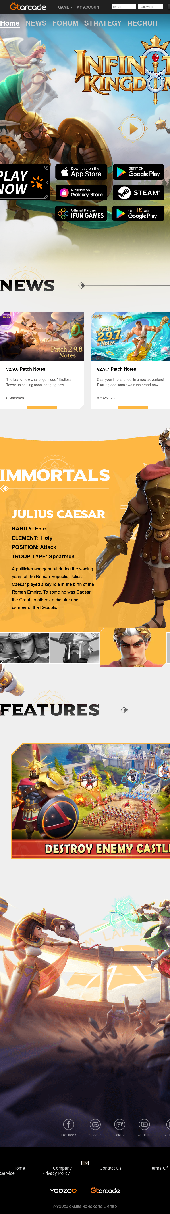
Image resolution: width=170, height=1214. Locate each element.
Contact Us (111, 1168)
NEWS (35, 23)
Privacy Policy (56, 1173)
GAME (63, 7)
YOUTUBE (144, 1135)
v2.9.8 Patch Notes (25, 369)
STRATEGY (103, 23)
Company (62, 1168)
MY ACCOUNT (88, 7)
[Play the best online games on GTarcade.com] (28, 6)
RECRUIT (143, 23)
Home (10, 23)
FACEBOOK (68, 1135)
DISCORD (95, 1135)
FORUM (65, 23)
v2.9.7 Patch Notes (116, 369)
